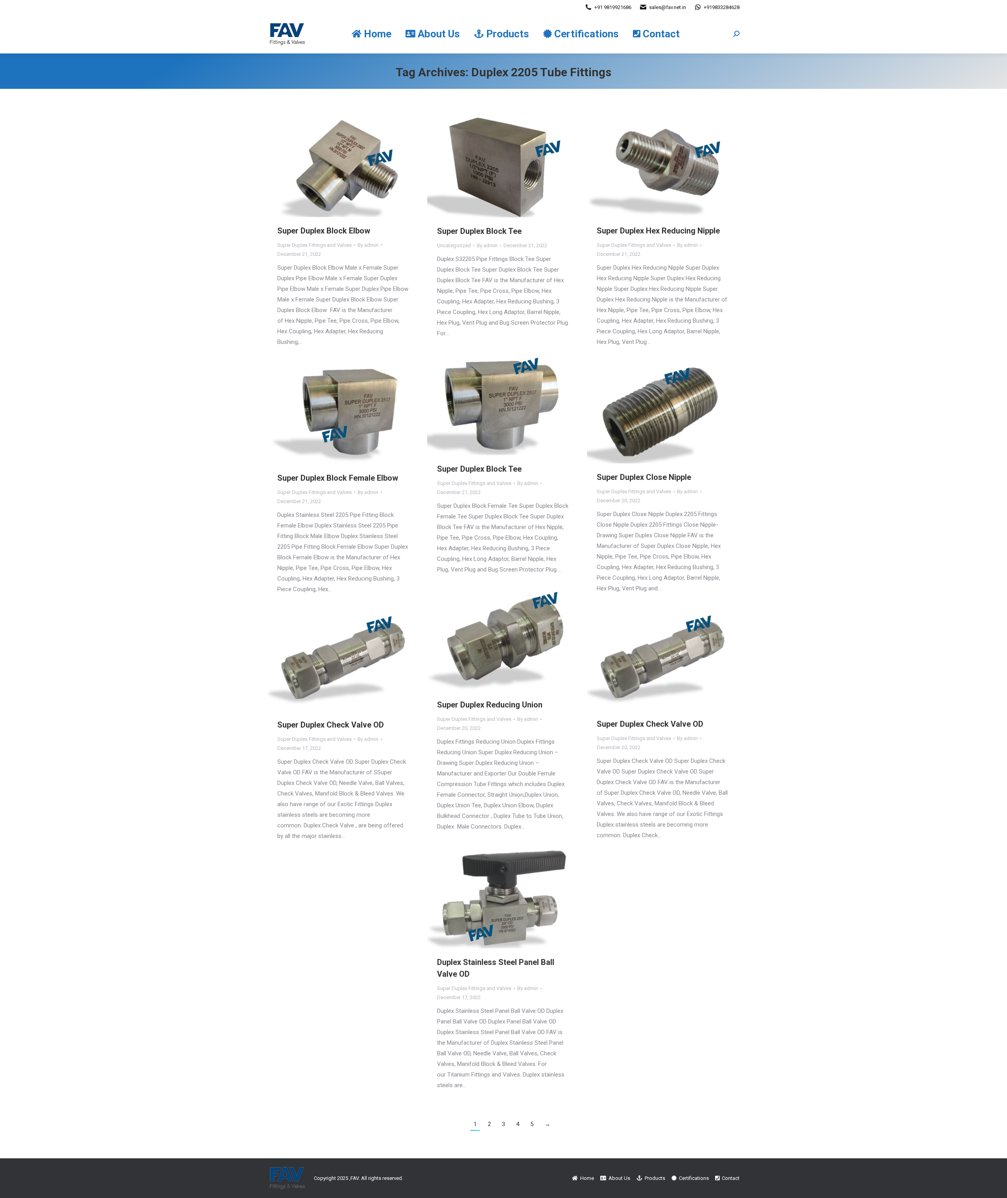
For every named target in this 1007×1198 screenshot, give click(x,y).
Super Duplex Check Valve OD (650, 724)
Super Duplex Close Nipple (644, 477)
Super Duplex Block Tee (479, 231)
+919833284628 (722, 7)
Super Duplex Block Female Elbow (337, 478)
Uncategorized (454, 245)
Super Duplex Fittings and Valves (314, 245)
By (368, 245)
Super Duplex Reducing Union (489, 704)
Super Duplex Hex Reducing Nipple (658, 230)
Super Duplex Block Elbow (323, 230)
